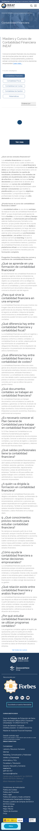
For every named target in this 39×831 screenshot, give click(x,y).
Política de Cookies (10, 790)
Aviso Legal (7, 794)
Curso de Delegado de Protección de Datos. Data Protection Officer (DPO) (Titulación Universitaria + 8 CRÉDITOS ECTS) (19, 720)
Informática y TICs (10, 760)
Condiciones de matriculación (14, 787)
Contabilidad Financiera (14, 76)
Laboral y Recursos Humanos (14, 749)
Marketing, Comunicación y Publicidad (17, 755)
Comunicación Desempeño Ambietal (16, 799)
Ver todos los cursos (19, 650)
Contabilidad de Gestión (14, 91)
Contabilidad (7, 746)
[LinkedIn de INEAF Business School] (22, 698)
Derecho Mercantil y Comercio (14, 766)
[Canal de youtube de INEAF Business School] (28, 698)
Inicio (3, 13)
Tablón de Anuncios (10, 811)
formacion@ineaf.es (10, 774)
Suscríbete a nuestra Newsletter (19, 705)
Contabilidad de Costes (14, 86)
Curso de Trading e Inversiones (19, 1)
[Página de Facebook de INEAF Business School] (11, 698)
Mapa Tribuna (8, 809)
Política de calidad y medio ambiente (16, 797)
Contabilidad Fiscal (14, 81)
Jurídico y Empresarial (11, 757)
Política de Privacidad (11, 792)
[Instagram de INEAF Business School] (17, 698)
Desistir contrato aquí (11, 736)
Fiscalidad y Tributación (11, 763)
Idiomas (6, 752)
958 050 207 (7, 771)
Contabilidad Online (11, 13)
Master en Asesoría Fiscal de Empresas (17, 731)
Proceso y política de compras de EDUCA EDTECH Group (18, 803)
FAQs (5, 813)
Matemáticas (14, 96)
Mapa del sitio (8, 806)
